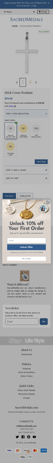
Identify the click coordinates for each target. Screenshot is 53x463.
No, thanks (26, 258)
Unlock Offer (26, 247)
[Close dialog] (48, 202)
